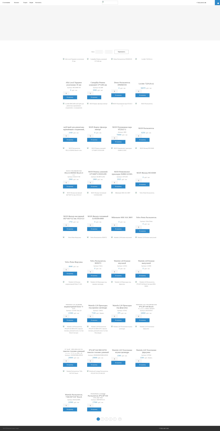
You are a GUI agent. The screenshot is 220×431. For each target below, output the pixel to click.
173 (120, 419)
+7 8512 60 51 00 (201, 2)
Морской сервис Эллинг (13, 428)
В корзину (70, 97)
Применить (121, 52)
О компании (6, 2)
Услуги (25, 2)
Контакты (38, 2)
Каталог (16, 2)
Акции (31, 2)
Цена (92, 52)
